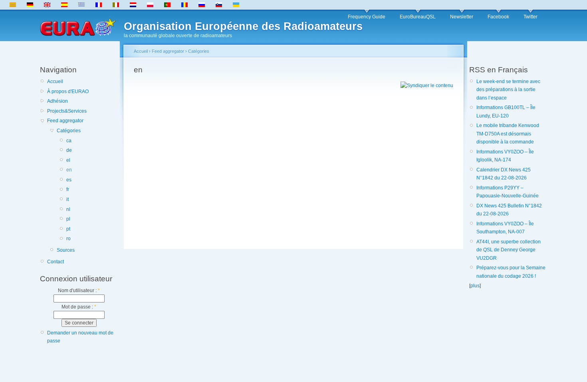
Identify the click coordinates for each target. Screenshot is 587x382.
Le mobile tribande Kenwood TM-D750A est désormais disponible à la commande (507, 134)
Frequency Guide (366, 17)
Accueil (55, 81)
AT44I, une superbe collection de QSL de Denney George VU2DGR (508, 250)
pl (68, 219)
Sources (66, 250)
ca (68, 140)
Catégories (69, 130)
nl (68, 209)
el (68, 160)
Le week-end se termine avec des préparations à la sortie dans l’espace (508, 90)
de (69, 150)
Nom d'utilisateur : (79, 290)
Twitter (530, 17)
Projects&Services (67, 111)
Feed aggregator (65, 120)
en (69, 170)
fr (67, 189)
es (68, 180)
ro (68, 238)
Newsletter (461, 17)
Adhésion (57, 101)
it (67, 199)
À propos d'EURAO (68, 91)
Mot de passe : (78, 307)
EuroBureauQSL (418, 17)
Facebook (498, 17)
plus (475, 285)
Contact (55, 262)
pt (68, 229)
